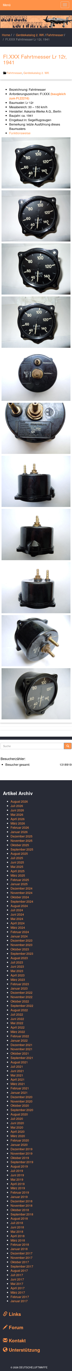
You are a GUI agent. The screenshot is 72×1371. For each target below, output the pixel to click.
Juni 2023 (17, 966)
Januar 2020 (19, 1144)
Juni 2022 (17, 1019)
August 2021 (19, 1062)
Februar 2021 (20, 1088)
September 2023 (22, 953)
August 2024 (19, 906)
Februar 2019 (20, 1192)
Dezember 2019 (21, 1149)
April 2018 (18, 1236)
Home (6, 35)
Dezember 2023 (21, 940)
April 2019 (18, 1184)
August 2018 (19, 1218)
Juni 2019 (17, 1175)
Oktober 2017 (20, 1262)
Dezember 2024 (21, 888)
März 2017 (18, 1292)
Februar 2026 (20, 827)
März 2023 (18, 979)
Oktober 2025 (20, 845)
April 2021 (18, 1079)
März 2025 (18, 875)
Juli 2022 (17, 1014)
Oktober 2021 (20, 1053)
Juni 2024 (17, 914)
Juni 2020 (17, 1123)
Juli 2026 (17, 806)
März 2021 (18, 1084)
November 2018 (21, 1205)
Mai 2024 (17, 919)
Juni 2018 (17, 1227)
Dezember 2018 (21, 1201)
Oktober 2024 (20, 897)
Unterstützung (23, 1349)
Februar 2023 (20, 984)
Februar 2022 (20, 1036)
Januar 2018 (19, 1249)
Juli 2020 (17, 1118)
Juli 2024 (17, 910)
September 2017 (22, 1266)
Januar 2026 (19, 832)
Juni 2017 (17, 1279)
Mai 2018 (17, 1231)
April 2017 (18, 1288)
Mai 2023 (17, 971)
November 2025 (21, 840)
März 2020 (18, 1136)
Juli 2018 (17, 1223)
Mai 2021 (17, 1075)
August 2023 (19, 958)
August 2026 (19, 801)
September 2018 (22, 1214)
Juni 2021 (17, 1071)
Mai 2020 (17, 1127)
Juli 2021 (17, 1066)
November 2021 (21, 1049)
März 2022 (18, 1031)
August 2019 (19, 1166)
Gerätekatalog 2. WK (30, 35)
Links (14, 1314)
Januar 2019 (19, 1197)
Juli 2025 (17, 858)
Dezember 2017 (21, 1253)
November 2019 (21, 1153)
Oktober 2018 (20, 1210)
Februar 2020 (20, 1140)
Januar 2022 (19, 1040)
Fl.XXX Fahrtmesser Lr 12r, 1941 (35, 59)
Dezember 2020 (21, 1097)
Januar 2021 (19, 1092)
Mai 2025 (17, 866)
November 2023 (21, 945)
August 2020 (19, 1114)
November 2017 (21, 1257)
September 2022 (22, 1005)
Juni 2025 (17, 862)
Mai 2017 (17, 1283)
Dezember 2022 (21, 992)
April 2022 (18, 1027)
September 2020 (22, 1110)
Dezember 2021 (21, 1045)
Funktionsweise (20, 133)
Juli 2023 (17, 962)
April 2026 (18, 819)
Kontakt (16, 1340)
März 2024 (18, 927)
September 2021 (22, 1058)
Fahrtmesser (54, 35)
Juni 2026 (17, 810)
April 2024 (18, 923)
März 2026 (18, 823)
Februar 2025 (20, 880)
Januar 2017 (19, 1301)
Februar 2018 (20, 1244)
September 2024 (22, 901)
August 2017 (19, 1270)
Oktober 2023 (20, 949)
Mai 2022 (17, 1023)
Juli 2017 (17, 1275)
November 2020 (21, 1101)
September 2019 (22, 1162)
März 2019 (18, 1188)
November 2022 (21, 997)
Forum (15, 1327)
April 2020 (18, 1131)
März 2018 (18, 1240)
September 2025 (22, 849)
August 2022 (19, 1010)
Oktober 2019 (20, 1158)
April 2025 (18, 871)
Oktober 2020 (20, 1105)
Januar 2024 (19, 936)
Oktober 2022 (20, 1001)
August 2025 (19, 853)
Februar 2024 (20, 932)
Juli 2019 (17, 1170)
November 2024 (21, 892)
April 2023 (18, 975)
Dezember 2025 (21, 836)
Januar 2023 (19, 988)
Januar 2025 (19, 884)
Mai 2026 (17, 814)
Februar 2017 (20, 1297)
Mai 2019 (17, 1179)
